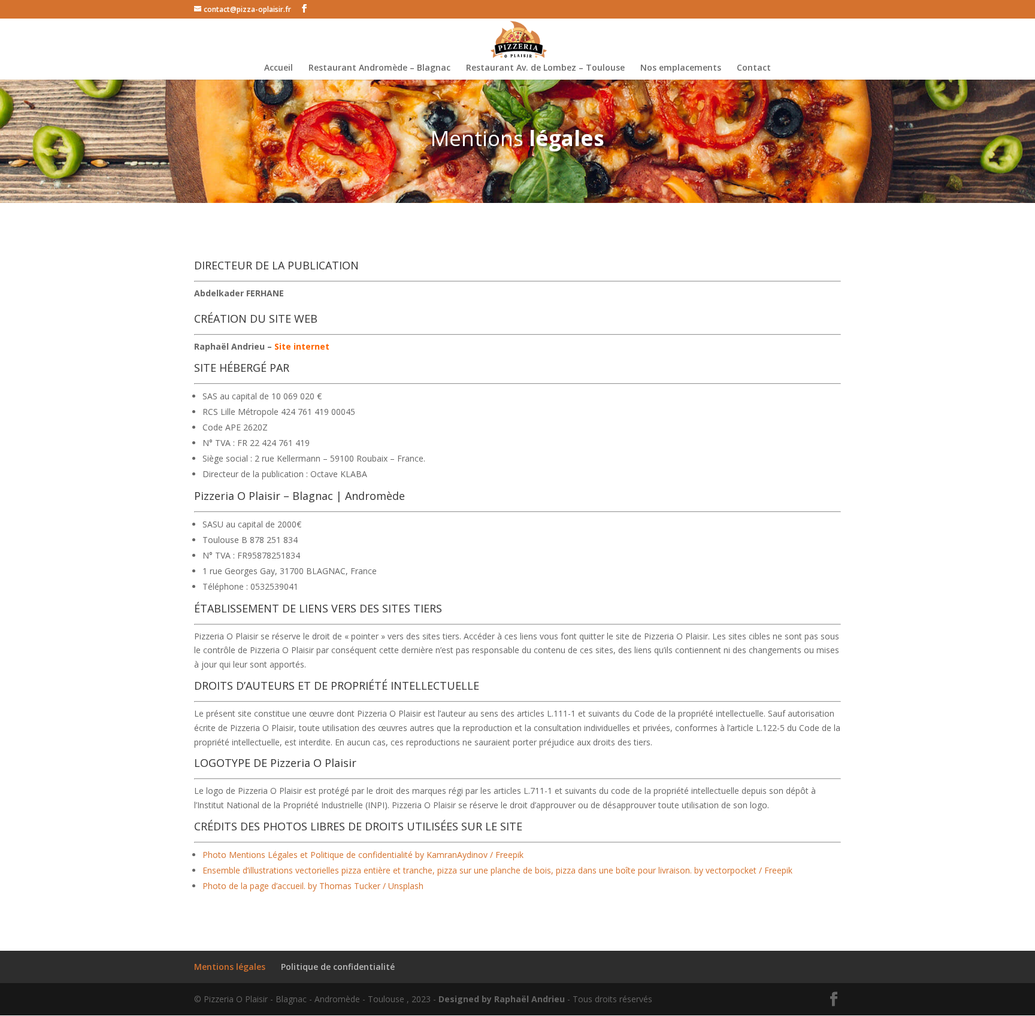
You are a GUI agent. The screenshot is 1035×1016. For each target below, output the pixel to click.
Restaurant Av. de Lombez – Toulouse (545, 68)
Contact (754, 68)
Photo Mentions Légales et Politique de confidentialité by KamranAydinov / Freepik (362, 854)
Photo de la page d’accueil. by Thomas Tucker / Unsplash (312, 885)
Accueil (278, 68)
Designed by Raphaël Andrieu (501, 999)
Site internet (301, 346)
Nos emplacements (680, 68)
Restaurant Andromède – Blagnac (379, 68)
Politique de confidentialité (338, 966)
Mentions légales (229, 966)
